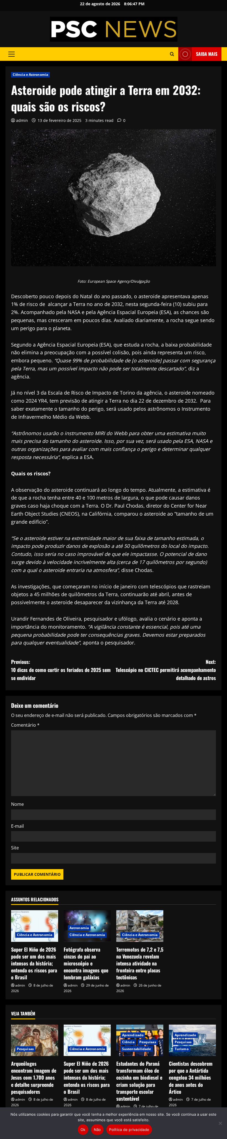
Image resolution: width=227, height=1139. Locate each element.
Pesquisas (25, 1049)
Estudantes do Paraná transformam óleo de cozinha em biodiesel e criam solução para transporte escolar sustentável (139, 1081)
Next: (166, 669)
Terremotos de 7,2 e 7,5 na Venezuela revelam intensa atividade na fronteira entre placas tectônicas (139, 963)
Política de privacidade (129, 1129)
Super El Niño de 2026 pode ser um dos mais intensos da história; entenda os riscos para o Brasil (34, 963)
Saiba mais (206, 54)
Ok (83, 1129)
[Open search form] (172, 54)
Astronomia (79, 927)
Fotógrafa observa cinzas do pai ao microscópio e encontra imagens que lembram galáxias (86, 963)
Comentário (25, 725)
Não (97, 1129)
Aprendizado (132, 1035)
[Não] (220, 1123)
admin (22, 120)
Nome (17, 804)
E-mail (17, 826)
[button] (11, 54)
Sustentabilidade (136, 1049)
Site (15, 848)
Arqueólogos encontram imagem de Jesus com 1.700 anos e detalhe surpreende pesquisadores (33, 1077)
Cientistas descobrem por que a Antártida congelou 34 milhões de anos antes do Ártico (191, 1077)
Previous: (61, 669)
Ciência (128, 1042)
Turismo (182, 1049)
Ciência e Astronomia (30, 74)
